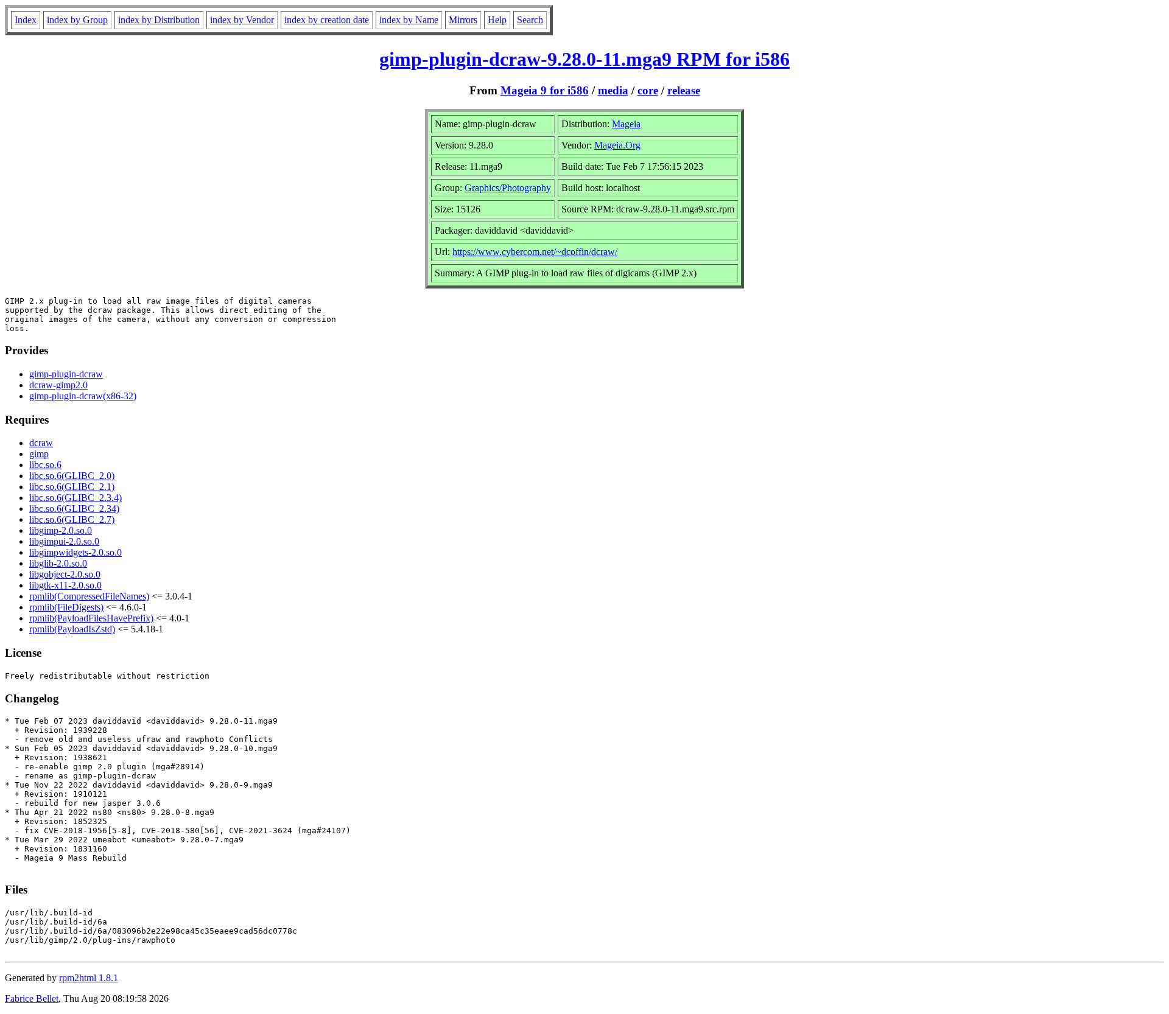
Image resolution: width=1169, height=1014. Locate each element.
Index (26, 20)
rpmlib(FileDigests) (66, 607)
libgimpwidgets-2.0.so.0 (75, 552)
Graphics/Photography (508, 188)
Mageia (626, 124)
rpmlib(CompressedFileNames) (89, 596)
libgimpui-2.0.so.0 (64, 541)
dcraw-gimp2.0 (58, 385)
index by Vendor (242, 20)
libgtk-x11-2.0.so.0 (65, 585)
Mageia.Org (617, 145)
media (613, 90)
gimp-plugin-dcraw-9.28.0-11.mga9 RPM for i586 (584, 59)
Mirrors (463, 20)
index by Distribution (159, 20)
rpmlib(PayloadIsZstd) (72, 629)
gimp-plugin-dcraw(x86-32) (82, 396)
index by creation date (326, 20)
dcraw (41, 443)
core (647, 90)
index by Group (77, 20)
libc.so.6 (45, 465)
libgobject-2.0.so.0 (64, 574)
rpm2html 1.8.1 (88, 978)
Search (530, 20)
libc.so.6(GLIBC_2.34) (74, 508)
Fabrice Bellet (31, 998)
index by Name (408, 20)
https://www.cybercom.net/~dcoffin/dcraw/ (534, 252)
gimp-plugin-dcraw (66, 374)
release (683, 90)
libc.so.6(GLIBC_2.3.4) (75, 497)
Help (497, 20)
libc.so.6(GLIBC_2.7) (71, 519)
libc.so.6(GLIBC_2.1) (71, 486)
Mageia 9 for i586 (544, 90)
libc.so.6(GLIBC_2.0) (71, 475)
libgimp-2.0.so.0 (60, 530)
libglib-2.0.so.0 (58, 563)
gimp (39, 454)
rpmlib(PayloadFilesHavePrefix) (91, 618)
